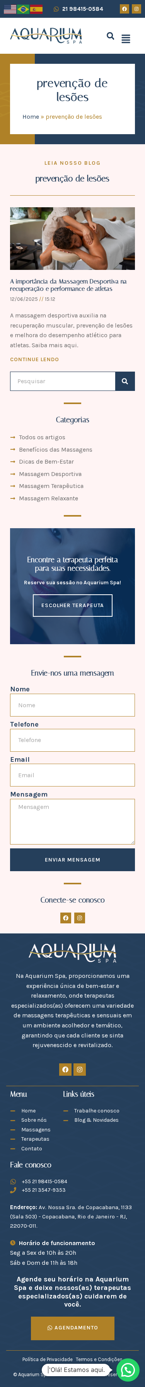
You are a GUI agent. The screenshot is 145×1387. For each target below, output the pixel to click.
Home (30, 116)
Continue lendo (34, 359)
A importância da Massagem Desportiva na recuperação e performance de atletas (68, 285)
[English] (10, 8)
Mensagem (29, 794)
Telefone (24, 724)
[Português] (23, 8)
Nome (20, 689)
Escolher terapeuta (72, 605)
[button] (110, 35)
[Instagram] (136, 9)
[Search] (125, 381)
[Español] (36, 8)
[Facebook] (124, 9)
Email (20, 760)
